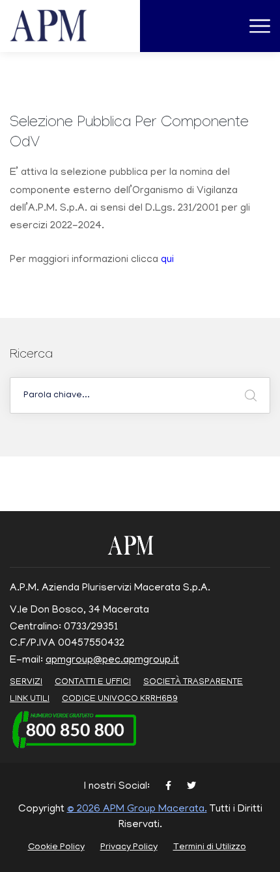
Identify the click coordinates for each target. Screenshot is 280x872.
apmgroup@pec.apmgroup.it (112, 661)
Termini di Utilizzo (209, 847)
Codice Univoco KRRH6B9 (120, 699)
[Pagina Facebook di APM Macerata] (168, 787)
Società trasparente (193, 682)
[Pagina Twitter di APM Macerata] (191, 787)
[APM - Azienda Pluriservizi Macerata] (64, 27)
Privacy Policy (129, 847)
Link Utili (29, 699)
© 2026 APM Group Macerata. (137, 809)
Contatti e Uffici (93, 682)
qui (167, 260)
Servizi (26, 682)
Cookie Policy (56, 847)
